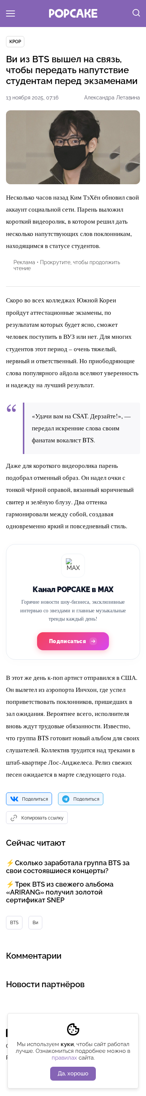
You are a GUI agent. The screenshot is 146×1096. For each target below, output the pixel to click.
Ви (35, 922)
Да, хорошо (73, 1073)
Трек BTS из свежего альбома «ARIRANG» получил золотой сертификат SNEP (59, 892)
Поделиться (35, 799)
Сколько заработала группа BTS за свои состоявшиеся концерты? (68, 867)
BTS (14, 922)
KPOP (15, 41)
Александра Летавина (112, 98)
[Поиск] (136, 13)
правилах (64, 1057)
